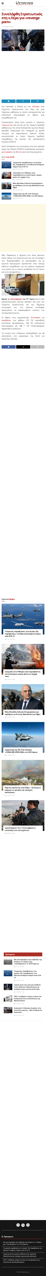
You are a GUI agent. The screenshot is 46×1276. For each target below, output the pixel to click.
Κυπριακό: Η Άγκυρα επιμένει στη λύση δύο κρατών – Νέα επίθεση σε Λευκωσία (28, 1010)
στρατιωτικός (7, 125)
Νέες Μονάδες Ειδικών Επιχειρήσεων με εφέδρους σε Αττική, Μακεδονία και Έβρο (28, 185)
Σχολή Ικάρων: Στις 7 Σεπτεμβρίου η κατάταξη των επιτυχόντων (20, 829)
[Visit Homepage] (24, 3)
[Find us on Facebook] (18, 1225)
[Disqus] (23, 867)
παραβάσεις (6, 320)
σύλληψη (35, 106)
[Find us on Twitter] (23, 1225)
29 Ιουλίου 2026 (18, 169)
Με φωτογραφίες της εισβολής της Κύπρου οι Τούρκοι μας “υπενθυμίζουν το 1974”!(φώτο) (28, 962)
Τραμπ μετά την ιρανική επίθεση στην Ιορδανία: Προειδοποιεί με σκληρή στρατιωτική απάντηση (27, 987)
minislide (10, 10)
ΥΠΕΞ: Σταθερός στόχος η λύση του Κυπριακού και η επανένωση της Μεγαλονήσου (27, 998)
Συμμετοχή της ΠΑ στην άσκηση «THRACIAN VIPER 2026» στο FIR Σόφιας (28, 195)
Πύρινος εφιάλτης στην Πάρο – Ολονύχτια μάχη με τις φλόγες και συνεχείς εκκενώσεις (23, 789)
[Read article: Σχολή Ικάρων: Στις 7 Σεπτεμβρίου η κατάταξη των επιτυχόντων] (23, 815)
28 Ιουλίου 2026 (10, 833)
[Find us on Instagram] (28, 1225)
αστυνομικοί (16, 299)
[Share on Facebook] (9, 101)
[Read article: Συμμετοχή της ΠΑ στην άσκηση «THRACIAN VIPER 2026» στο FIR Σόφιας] (6, 196)
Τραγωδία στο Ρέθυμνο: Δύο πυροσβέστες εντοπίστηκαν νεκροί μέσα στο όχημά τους (27, 175)
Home (3, 10)
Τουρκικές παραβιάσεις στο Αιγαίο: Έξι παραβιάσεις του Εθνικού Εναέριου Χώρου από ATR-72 (28, 164)
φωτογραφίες (7, 152)
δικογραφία (35, 317)
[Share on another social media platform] (37, 101)
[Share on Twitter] (23, 101)
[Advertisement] (23, 76)
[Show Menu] (3, 3)
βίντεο (19, 152)
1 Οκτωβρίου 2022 (7, 27)
